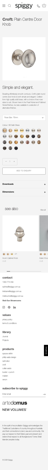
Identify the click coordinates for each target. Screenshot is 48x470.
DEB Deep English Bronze (39, 136)
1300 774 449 (7, 282)
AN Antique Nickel (22, 142)
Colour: (11, 125)
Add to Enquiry (24, 171)
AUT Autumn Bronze (27, 142)
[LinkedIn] (14, 307)
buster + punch (8, 372)
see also (11, 209)
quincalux (5, 361)
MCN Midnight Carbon (4, 142)
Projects (5, 340)
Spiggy (10, 460)
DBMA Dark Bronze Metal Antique (33, 136)
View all (43, 210)
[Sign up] (44, 394)
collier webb (6, 369)
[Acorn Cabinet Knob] (20, 233)
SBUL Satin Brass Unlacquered (10, 130)
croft (4, 365)
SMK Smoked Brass (16, 142)
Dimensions (8, 192)
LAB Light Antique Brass (10, 142)
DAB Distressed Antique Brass (27, 136)
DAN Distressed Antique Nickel (33, 142)
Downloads (8, 184)
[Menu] (4, 5)
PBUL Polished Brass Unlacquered (22, 130)
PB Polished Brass (16, 130)
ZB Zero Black (16, 148)
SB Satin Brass (4, 130)
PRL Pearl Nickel (39, 130)
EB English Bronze (39, 142)
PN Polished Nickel (33, 130)
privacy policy (7, 320)
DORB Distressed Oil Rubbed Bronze (4, 148)
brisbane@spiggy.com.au (11, 291)
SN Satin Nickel (10, 136)
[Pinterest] (9, 307)
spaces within (7, 354)
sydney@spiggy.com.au (11, 287)
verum (4, 380)
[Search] (9, 6)
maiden (5, 376)
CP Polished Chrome (27, 130)
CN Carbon (10, 148)
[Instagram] (3, 307)
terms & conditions (9, 323)
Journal (5, 337)
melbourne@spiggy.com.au (12, 296)
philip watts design (9, 357)
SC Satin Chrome (4, 136)
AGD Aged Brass (22, 136)
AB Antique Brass (16, 136)
